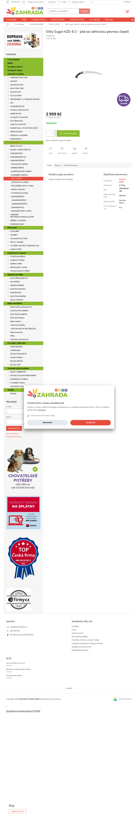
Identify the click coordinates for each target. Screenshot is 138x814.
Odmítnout (41, 410)
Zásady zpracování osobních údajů (43, 415)
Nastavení (47, 422)
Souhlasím (90, 422)
